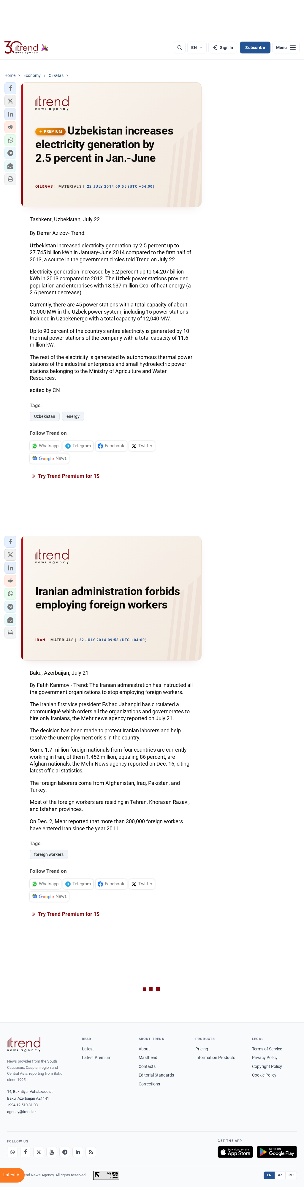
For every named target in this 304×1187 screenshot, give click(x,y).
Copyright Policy (267, 1066)
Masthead (148, 1057)
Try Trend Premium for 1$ (68, 476)
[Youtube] (51, 1152)
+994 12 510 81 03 (22, 1105)
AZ (280, 1175)
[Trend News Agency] (23, 1044)
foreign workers (49, 854)
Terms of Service (267, 1049)
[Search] (180, 47)
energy (73, 416)
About (144, 1049)
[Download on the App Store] (235, 1152)
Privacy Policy (265, 1057)
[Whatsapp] (12, 1152)
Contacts (147, 1066)
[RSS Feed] (91, 1152)
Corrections (149, 1084)
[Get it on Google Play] (277, 1152)
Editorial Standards (156, 1075)
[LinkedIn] (77, 1152)
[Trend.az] (26, 47)
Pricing (201, 1049)
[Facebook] (25, 1152)
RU (291, 1175)
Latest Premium (96, 1057)
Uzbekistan (44, 416)
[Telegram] (64, 1152)
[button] (10, 88)
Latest (88, 1049)
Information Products (215, 1057)
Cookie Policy (264, 1075)
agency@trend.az (21, 1111)
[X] (38, 1152)
